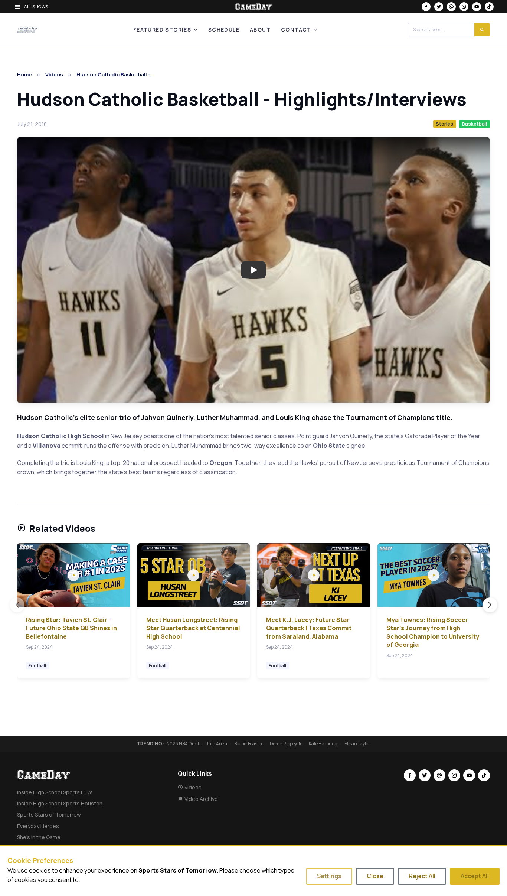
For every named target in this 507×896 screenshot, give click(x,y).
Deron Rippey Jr (286, 744)
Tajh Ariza (216, 744)
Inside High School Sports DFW (54, 792)
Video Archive (201, 798)
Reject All (422, 876)
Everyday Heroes (38, 826)
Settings (329, 876)
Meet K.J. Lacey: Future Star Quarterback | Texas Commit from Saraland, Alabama (308, 628)
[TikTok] (489, 6)
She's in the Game (38, 837)
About (260, 29)
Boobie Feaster (248, 744)
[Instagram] (463, 6)
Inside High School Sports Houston (59, 803)
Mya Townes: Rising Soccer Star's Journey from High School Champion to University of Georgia (432, 632)
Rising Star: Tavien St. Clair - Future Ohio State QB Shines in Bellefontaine (71, 628)
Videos (54, 74)
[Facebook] (426, 6)
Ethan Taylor (357, 744)
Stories (444, 123)
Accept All (475, 876)
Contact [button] (296, 29)
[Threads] (451, 6)
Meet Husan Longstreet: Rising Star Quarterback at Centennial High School (193, 628)
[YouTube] (476, 6)
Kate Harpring (323, 744)
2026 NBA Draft (183, 744)
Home (24, 74)
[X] (438, 6)
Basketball (474, 123)
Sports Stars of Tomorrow (49, 814)
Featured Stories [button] (162, 29)
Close (375, 876)
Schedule (223, 29)
